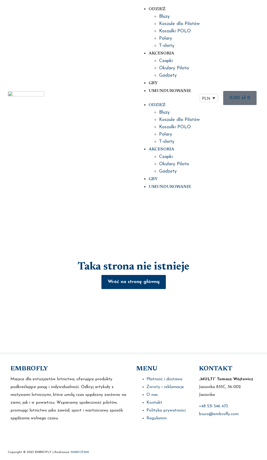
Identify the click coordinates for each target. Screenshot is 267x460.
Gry (153, 83)
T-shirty (166, 46)
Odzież (157, 9)
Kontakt (154, 403)
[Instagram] (28, 434)
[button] (169, 98)
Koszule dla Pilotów (179, 24)
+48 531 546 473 (213, 406)
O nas (152, 395)
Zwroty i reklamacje (165, 387)
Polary (165, 38)
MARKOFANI (80, 452)
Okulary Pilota (174, 68)
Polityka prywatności (166, 410)
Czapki (166, 61)
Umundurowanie (170, 91)
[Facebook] (15, 434)
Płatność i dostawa (164, 379)
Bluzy (164, 16)
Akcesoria (161, 53)
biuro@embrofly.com (219, 414)
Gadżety (168, 75)
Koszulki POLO (175, 31)
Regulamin (157, 418)
